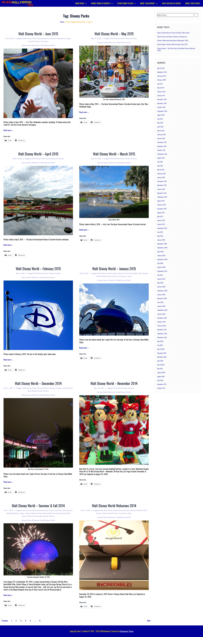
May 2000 (160, 341)
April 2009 (160, 251)
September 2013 (162, 197)
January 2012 (161, 220)
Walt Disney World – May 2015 (114, 33)
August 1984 (161, 376)
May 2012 (160, 216)
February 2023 (161, 76)
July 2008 (160, 263)
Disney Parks (32, 38)
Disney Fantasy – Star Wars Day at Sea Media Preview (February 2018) (176, 49)
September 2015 (162, 154)
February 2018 (161, 80)
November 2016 (161, 103)
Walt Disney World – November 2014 (114, 383)
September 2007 (162, 271)
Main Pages (79, 3)
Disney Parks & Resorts (100, 3)
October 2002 (161, 322)
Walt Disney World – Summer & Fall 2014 (38, 505)
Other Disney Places (125, 3)
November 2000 (162, 337)
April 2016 (160, 127)
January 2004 (161, 306)
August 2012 (161, 212)
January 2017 (161, 95)
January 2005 (161, 294)
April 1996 (160, 361)
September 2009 (162, 247)
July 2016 (160, 119)
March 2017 (160, 88)
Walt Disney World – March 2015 (114, 153)
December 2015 (162, 142)
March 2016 (160, 130)
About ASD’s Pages (192, 3)
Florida (31, 41)
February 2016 (161, 134)
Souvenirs (44, 41)
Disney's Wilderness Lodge (60, 38)
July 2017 (160, 84)
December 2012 (162, 209)
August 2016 (161, 115)
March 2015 (160, 169)
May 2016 (160, 123)
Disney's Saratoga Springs (38, 516)
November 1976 (161, 384)
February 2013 (161, 205)
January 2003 (161, 314)
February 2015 (161, 173)
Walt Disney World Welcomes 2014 (114, 505)
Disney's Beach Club (104, 513)
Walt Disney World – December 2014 (38, 383)
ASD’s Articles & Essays (171, 3)
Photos (37, 41)
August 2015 (161, 158)
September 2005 (162, 290)
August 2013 (161, 201)
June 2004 (160, 302)
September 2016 (162, 111)
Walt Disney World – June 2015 (38, 33)
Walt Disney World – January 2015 (114, 268)
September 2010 (162, 228)
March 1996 (160, 365)
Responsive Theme (126, 631)
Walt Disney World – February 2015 (38, 268)
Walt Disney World (47, 45)
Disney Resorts (43, 38)
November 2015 (161, 146)
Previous (5, 620)
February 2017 (161, 91)
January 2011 (161, 224)
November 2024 (162, 72)
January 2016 (161, 138)
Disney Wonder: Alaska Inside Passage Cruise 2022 (172, 44)
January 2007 (161, 279)
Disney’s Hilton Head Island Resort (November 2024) (172, 40)
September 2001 (162, 333)
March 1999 (160, 349)
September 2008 (162, 259)
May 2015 (160, 166)
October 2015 (161, 150)
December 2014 (162, 181)
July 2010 (160, 232)
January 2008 (161, 267)
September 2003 (162, 310)
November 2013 (161, 193)
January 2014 (161, 189)
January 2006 (161, 286)
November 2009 (162, 244)
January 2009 (161, 255)
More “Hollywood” (147, 3)
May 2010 (160, 236)
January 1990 (161, 372)
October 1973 (161, 388)
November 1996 (161, 357)
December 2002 (162, 318)
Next (148, 620)
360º (105, 510)
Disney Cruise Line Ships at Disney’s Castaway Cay (172, 36)
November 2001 (161, 329)
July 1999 (160, 345)
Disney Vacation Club (133, 273)
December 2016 (162, 99)
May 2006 (160, 283)
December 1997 (161, 353)
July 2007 (160, 275)
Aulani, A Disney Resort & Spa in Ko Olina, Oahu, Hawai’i (173, 33)
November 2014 (161, 185)
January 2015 (161, 177)
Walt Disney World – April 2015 (38, 153)
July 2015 (160, 162)
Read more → (9, 130)
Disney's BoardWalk (44, 513)
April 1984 (160, 380)
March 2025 (161, 68)
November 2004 (162, 298)
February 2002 (161, 325)
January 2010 (161, 240)
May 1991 (160, 368)
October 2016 (161, 107)
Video (129, 276)
